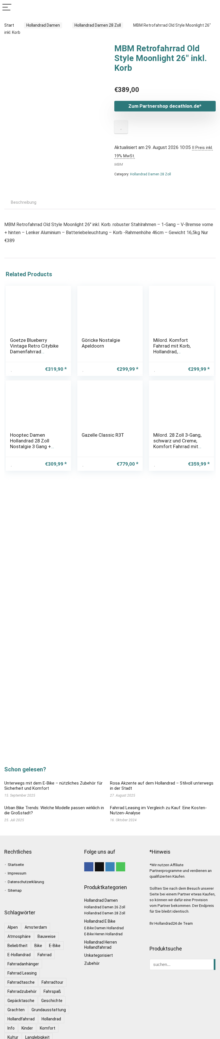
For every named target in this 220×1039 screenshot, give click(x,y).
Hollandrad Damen (43, 25)
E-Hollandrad (19, 954)
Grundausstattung (49, 1009)
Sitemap (15, 890)
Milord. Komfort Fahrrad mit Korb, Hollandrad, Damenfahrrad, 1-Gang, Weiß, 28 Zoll (178, 351)
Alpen (12, 927)
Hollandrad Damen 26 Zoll (104, 907)
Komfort (47, 1028)
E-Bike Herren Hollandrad (103, 934)
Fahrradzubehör (22, 991)
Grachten (16, 1009)
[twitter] (99, 866)
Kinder (27, 1028)
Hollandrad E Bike (99, 921)
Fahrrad (45, 954)
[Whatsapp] (120, 866)
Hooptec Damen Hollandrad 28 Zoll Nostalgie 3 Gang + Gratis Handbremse (31, 443)
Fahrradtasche (21, 982)
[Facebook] (88, 866)
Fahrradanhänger (23, 964)
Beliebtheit (17, 945)
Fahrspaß (52, 991)
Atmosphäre (19, 936)
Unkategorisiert (98, 955)
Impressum (17, 873)
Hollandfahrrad (21, 1019)
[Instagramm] (110, 866)
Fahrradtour (52, 982)
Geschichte (51, 1000)
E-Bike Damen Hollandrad (104, 928)
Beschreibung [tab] (23, 202)
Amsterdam (36, 927)
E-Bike (54, 945)
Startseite (16, 864)
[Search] (211, 7)
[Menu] (7, 7)
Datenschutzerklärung (26, 882)
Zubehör (92, 963)
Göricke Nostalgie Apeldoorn (101, 343)
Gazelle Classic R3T (103, 435)
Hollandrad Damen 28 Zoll (97, 25)
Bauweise (47, 936)
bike (38, 945)
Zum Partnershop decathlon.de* (164, 106)
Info (11, 1028)
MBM (118, 164)
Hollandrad (51, 1019)
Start (9, 25)
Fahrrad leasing (22, 973)
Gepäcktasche (20, 1000)
